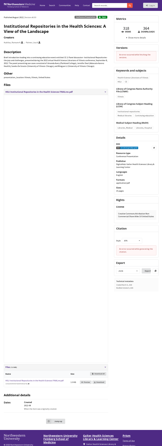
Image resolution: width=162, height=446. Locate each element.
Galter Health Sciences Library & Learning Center (100, 437)
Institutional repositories (129, 111)
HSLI (120, 81)
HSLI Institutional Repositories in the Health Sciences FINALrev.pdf (34, 380)
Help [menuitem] (77, 5)
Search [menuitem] (52, 5)
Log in (152, 5)
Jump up (58, 421)
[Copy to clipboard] (154, 148)
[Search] (130, 5)
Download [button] (100, 382)
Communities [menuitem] (65, 5)
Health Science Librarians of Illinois (133, 77)
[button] (55, 92)
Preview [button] (87, 382)
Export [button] (148, 271)
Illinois (121, 96)
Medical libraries (125, 115)
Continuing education (144, 115)
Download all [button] (99, 374)
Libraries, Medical (125, 128)
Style (118, 240)
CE (126, 81)
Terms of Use (129, 440)
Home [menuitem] (42, 5)
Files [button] (11, 367)
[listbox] (132, 240)
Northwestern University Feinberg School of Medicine (60, 439)
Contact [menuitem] (86, 5)
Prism (126, 435)
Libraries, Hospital (144, 128)
